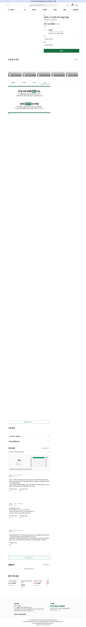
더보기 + (76, 59)
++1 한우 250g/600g (12, 581)
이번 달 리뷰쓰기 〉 (46, 448)
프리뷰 (54, 9)
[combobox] (61, 38)
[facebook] (54, 614)
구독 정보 (24, 82)
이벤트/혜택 (75, 9)
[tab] (13, 82)
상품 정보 (13, 82)
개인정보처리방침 (22, 614)
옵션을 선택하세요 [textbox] (49, 39)
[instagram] (57, 614)
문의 (45, 82)
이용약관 (16, 614)
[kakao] (51, 614)
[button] (48, 578)
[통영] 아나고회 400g (38, 581)
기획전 (64, 9)
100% (46, 457)
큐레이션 (34, 9)
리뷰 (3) (34, 82)
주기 (45, 36)
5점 (31, 457)
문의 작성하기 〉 (46, 564)
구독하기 (61, 51)
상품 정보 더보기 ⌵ (28, 422)
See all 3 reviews (28, 469)
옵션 (45, 42)
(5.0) (52, 21)
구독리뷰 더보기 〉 (29, 557)
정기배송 (45, 9)
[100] (39, 457)
